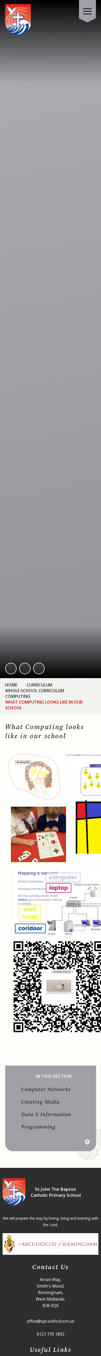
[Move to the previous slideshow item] (11, 668)
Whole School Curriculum (34, 690)
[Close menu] (87, 11)
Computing (17, 696)
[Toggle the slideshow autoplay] (39, 668)
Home (11, 685)
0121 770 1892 (50, 1334)
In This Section (54, 1076)
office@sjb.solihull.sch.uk (50, 1321)
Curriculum (39, 685)
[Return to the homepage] (18, 19)
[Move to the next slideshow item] (25, 668)
